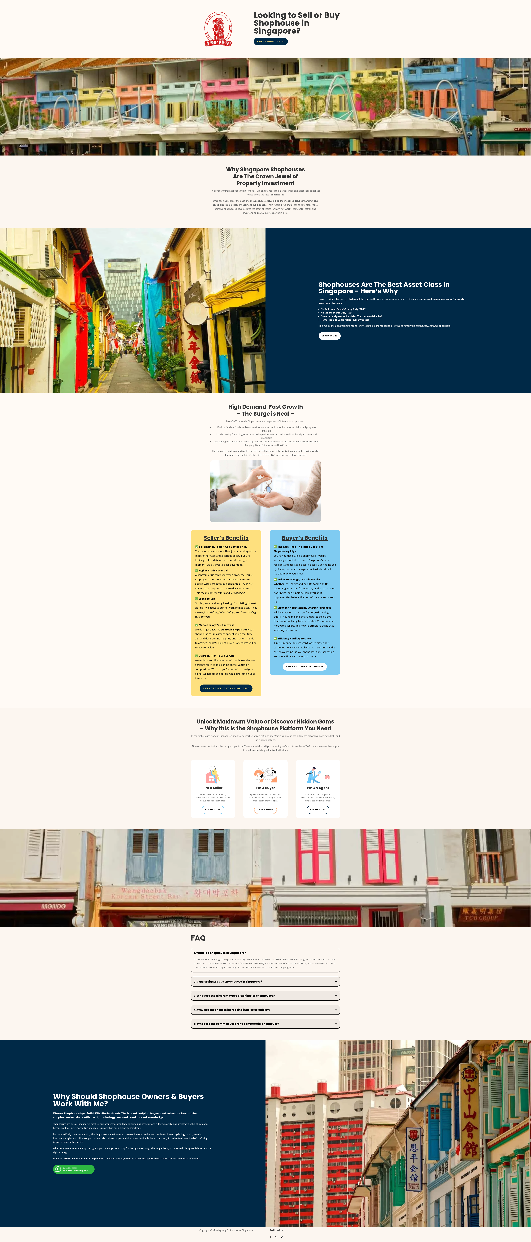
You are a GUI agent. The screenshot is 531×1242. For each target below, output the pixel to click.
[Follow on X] (276, 1237)
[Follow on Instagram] (282, 1237)
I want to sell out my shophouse (226, 688)
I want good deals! (270, 41)
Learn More (329, 335)
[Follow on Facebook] (271, 1237)
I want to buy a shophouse (305, 666)
